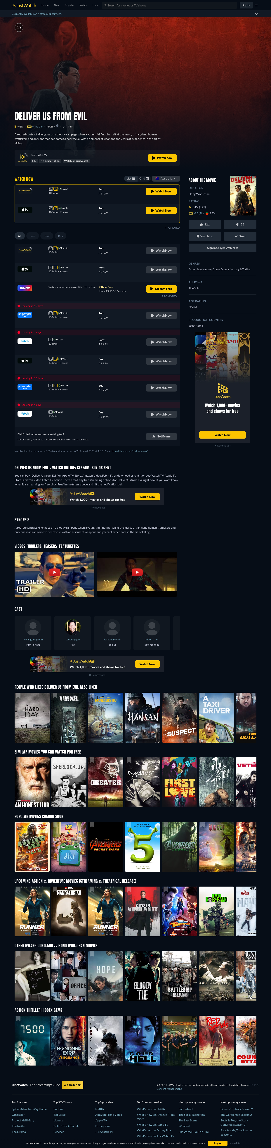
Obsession (18, 1114)
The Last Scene (188, 1120)
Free (33, 236)
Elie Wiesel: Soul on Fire (194, 1131)
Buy (60, 236)
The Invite (18, 1126)
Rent (47, 236)
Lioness (58, 1120)
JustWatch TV (104, 1131)
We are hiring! (72, 1084)
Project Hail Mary (23, 1120)
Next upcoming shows (233, 1102)
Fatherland (186, 1109)
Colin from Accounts (66, 1126)
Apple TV (101, 1120)
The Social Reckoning (192, 1114)
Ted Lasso (59, 1114)
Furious (58, 1109)
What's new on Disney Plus (154, 1130)
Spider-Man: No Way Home (29, 1109)
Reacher (58, 1131)
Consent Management (169, 1088)
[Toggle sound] (19, 27)
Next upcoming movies (192, 1102)
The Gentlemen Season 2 (236, 1114)
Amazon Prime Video (108, 1114)
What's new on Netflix (151, 1109)
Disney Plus (102, 1126)
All (20, 236)
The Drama (19, 1131)
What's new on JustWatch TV (155, 1136)
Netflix (99, 1109)
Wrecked (184, 1126)
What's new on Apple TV (152, 1124)
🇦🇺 (164, 178)
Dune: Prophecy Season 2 (236, 1109)
